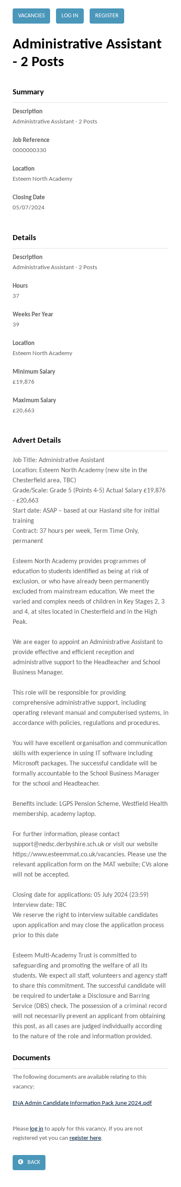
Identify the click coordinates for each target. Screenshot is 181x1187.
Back (33, 1162)
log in (36, 1129)
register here (85, 1138)
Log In (69, 16)
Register (107, 16)
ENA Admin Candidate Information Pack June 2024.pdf (82, 1103)
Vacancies (31, 16)
